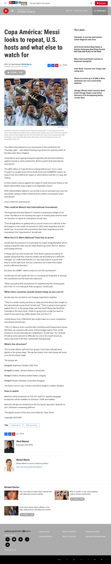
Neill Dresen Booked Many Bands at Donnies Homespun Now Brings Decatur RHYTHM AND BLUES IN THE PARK (89, 49)
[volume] (12, 10)
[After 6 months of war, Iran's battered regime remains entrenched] (62, 495)
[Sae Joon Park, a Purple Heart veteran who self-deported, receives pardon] (11, 495)
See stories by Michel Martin (29, 467)
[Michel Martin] (9, 465)
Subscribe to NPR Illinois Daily (95, 536)
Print (65, 65)
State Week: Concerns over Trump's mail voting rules (90, 70)
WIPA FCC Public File (69, 536)
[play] (6, 11)
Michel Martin (26, 64)
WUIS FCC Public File (69, 532)
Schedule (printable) (92, 532)
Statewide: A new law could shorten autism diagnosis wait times (88, 38)
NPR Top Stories (31, 425)
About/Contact (44, 532)
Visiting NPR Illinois (45, 536)
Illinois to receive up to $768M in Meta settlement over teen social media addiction (89, 80)
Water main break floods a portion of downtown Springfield (88, 60)
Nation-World (15, 425)
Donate (102, 3)
